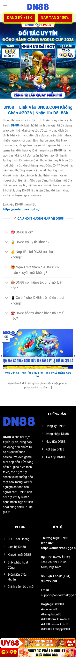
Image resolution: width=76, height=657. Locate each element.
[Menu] (5, 7)
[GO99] (38, 652)
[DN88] (38, 7)
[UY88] (38, 643)
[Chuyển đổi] (7, 232)
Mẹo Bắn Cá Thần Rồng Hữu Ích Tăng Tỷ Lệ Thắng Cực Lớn (38, 374)
